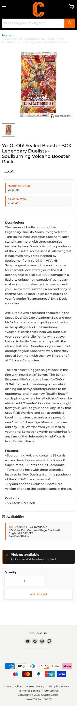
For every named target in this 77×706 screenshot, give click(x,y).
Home (6, 35)
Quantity (11, 572)
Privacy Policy (13, 686)
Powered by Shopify (38, 698)
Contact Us (51, 690)
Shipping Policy (58, 686)
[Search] (69, 23)
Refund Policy (35, 686)
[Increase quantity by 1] (39, 581)
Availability (15, 516)
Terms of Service (29, 690)
